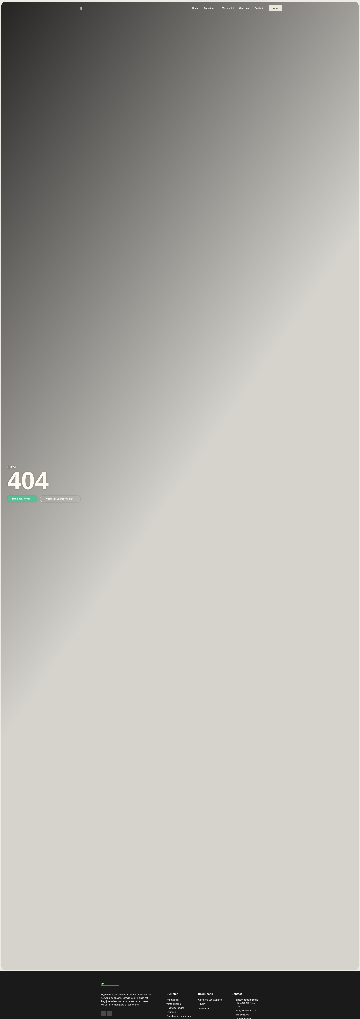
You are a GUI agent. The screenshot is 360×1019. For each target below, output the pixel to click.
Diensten (209, 8)
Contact (259, 8)
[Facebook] (103, 1013)
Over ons (244, 8)
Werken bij (228, 8)
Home (195, 8)
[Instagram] (109, 1013)
